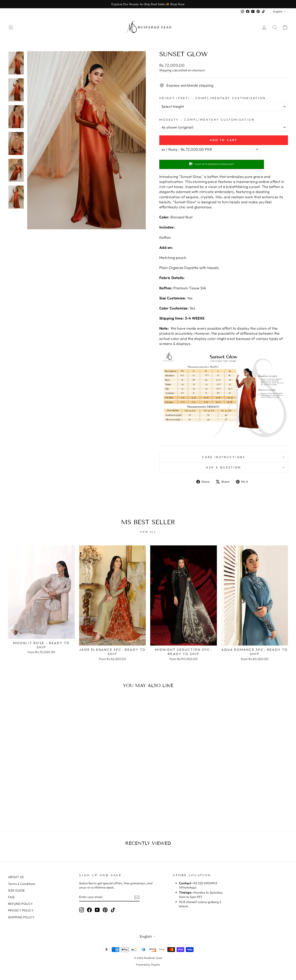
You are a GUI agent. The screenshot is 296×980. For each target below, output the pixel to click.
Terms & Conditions (21, 884)
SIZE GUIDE (16, 890)
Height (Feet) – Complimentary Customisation (212, 98)
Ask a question (223, 467)
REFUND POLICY (20, 904)
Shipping (165, 70)
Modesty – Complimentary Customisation (207, 119)
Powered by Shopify (148, 964)
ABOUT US (16, 877)
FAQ (11, 897)
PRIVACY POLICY (20, 910)
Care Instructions (223, 457)
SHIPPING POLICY (21, 917)
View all (148, 531)
